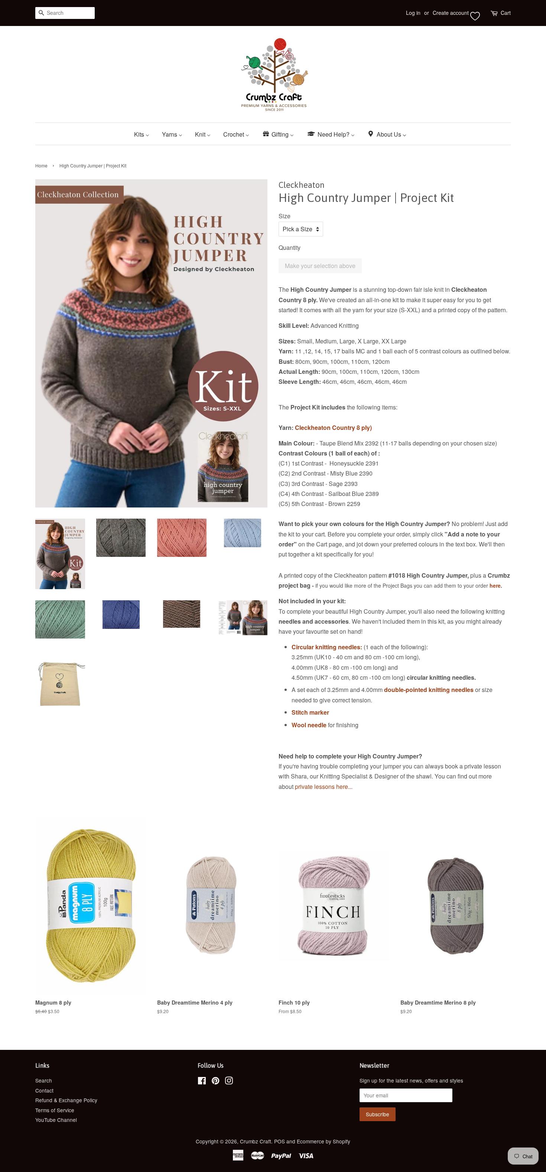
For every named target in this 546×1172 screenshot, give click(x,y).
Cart (506, 12)
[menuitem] (144, 134)
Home (41, 165)
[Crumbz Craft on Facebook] (202, 1082)
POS (279, 1141)
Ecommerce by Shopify (323, 1141)
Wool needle (309, 725)
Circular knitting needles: (327, 647)
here (495, 585)
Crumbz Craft (255, 1141)
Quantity (289, 247)
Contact (44, 1090)
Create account (451, 12)
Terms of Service (54, 1110)
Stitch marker (310, 712)
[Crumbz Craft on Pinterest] (215, 1082)
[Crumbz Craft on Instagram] (229, 1082)
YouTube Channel (56, 1119)
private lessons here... (324, 786)
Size (284, 216)
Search (43, 1080)
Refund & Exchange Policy (66, 1100)
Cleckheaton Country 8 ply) (333, 427)
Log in (413, 12)
